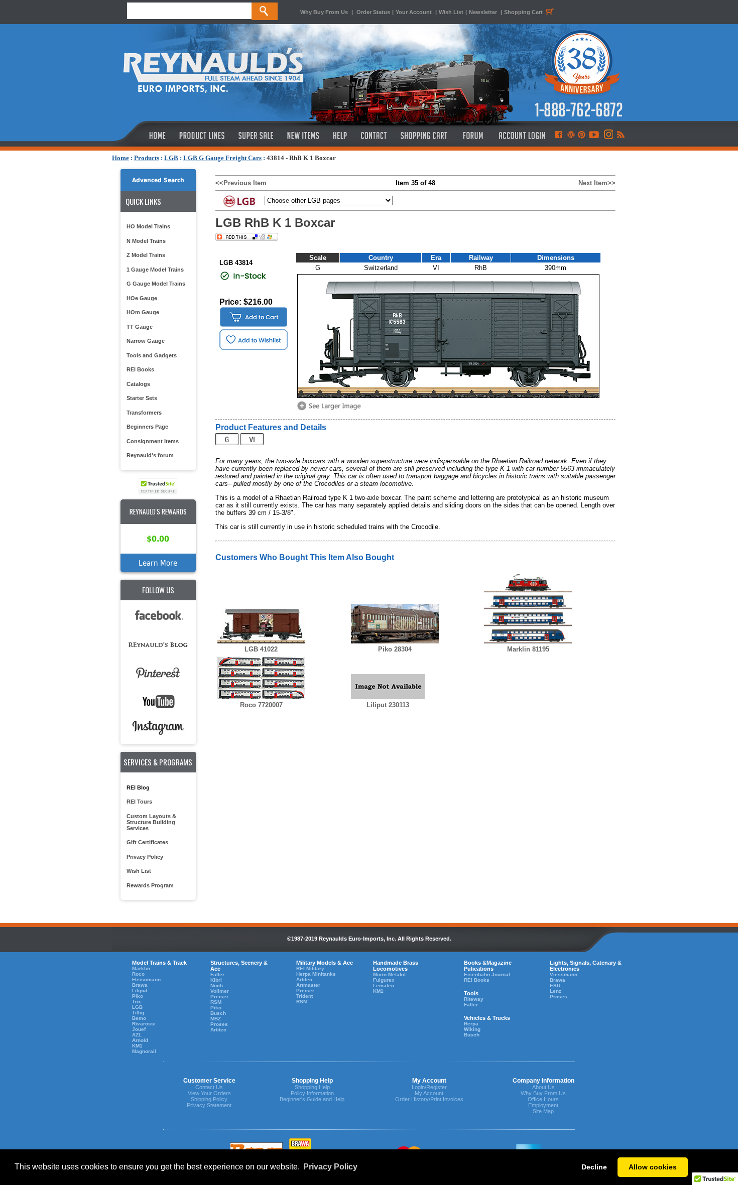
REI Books (140, 369)
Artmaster (308, 985)
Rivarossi (144, 1023)
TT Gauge (140, 327)
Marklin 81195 (528, 649)
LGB (171, 158)
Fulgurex (384, 980)
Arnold (140, 1040)
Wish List (451, 12)
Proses (219, 1024)
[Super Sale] (255, 135)
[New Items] (303, 135)
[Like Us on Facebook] (558, 135)
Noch (216, 985)
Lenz (555, 991)
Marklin (141, 968)
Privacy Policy (145, 857)
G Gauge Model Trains (156, 284)
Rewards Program (150, 885)
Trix (136, 1001)
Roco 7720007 (261, 705)
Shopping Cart (523, 12)
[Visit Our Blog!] (571, 135)
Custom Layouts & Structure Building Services (151, 822)
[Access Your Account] (520, 135)
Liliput (139, 990)
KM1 (137, 1045)
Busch (218, 1013)
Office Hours (543, 1099)
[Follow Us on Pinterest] (581, 135)
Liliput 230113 (387, 705)
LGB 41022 (261, 649)
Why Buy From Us (324, 12)
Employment (543, 1105)
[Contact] (374, 135)
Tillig (138, 1012)
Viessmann (563, 974)
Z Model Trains (146, 255)
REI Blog (138, 787)
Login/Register (429, 1087)
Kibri (216, 980)
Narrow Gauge (146, 341)
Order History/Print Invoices (429, 1099)
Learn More (158, 563)
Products (146, 158)
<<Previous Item (241, 183)
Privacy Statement (209, 1105)
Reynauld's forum (150, 455)
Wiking (472, 1029)
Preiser (219, 996)
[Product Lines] (202, 135)
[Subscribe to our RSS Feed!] (620, 135)
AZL (137, 1034)
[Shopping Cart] (424, 135)
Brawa (140, 985)
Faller (217, 974)
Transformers (144, 413)
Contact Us (209, 1087)
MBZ (215, 1018)
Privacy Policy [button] (330, 1166)
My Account (429, 1093)
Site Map (543, 1111)
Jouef (139, 1029)
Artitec (218, 1029)
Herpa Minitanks (316, 974)
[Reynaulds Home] (142, 135)
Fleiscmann (146, 979)
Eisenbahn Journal (487, 974)
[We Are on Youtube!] (594, 135)
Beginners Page (147, 427)
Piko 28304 (395, 649)
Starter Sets (142, 398)
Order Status (373, 12)
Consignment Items (153, 441)
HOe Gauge (142, 298)
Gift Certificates (147, 842)
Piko (137, 996)
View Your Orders (209, 1093)
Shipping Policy (209, 1099)
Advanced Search (158, 180)
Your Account (414, 12)
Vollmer (219, 991)
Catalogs (138, 384)
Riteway (473, 999)
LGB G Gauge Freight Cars (222, 158)
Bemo (139, 1018)
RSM (215, 1002)
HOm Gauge (143, 312)
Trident (304, 996)
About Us (543, 1087)
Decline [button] (594, 1167)
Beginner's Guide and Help (312, 1099)
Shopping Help (312, 1087)
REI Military (310, 968)
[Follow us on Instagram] (607, 135)
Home (120, 158)
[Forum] (472, 135)
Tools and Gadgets (152, 355)
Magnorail (144, 1051)
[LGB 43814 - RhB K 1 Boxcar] (331, 409)
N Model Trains (146, 241)
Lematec (383, 985)
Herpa (471, 1023)
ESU (555, 985)
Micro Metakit (389, 974)
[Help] (341, 135)
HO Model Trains (148, 226)
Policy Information (312, 1093)
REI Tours (139, 802)
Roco (138, 974)
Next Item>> (597, 183)
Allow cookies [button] (653, 1167)
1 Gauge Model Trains (155, 270)
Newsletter (483, 12)
